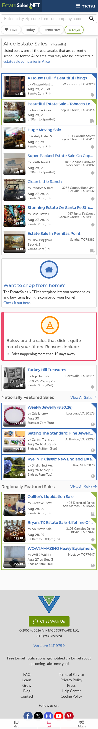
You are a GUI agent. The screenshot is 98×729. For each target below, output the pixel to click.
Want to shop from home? (34, 285)
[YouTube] (58, 716)
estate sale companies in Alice (26, 61)
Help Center (71, 691)
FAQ (27, 674)
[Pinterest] (69, 716)
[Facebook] (28, 716)
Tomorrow (51, 30)
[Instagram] (48, 716)
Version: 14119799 (49, 646)
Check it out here (16, 303)
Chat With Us (52, 621)
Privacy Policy (71, 680)
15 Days (74, 30)
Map (16, 726)
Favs (13, 30)
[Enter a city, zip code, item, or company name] (91, 18)
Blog (26, 691)
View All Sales (81, 397)
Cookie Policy (71, 696)
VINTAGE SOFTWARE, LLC (60, 630)
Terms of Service (71, 674)
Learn (26, 680)
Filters (81, 726)
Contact (27, 696)
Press (71, 685)
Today (30, 30)
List (48, 726)
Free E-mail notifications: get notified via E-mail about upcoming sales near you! (49, 661)
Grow (26, 685)
